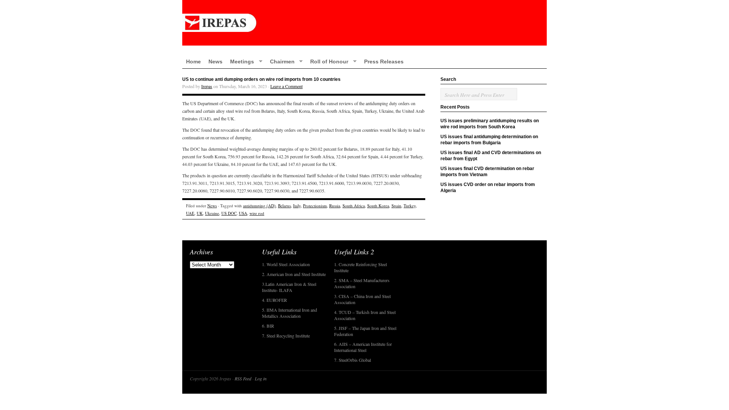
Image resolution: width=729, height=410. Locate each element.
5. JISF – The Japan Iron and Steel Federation (365, 331)
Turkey (410, 205)
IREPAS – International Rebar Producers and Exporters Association (364, 23)
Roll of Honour (327, 61)
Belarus (284, 205)
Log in (261, 378)
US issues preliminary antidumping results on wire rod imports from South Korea (489, 123)
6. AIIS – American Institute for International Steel (363, 347)
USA (243, 213)
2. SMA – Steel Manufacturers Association (362, 283)
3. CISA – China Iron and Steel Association (362, 299)
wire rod (256, 213)
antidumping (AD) (259, 205)
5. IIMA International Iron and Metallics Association (289, 313)
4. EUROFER (274, 300)
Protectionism (315, 205)
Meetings (240, 61)
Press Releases (384, 61)
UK (200, 213)
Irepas (206, 86)
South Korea (378, 205)
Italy (297, 205)
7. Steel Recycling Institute (286, 336)
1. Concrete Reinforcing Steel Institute (360, 267)
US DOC (229, 213)
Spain (396, 205)
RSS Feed (243, 378)
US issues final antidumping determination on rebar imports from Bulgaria (489, 139)
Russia (334, 205)
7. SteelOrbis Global (352, 360)
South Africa (353, 205)
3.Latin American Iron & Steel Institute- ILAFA (289, 287)
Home (193, 61)
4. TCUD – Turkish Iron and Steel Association (365, 315)
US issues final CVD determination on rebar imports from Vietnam (487, 171)
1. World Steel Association (286, 264)
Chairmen (280, 61)
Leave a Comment (286, 86)
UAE (190, 213)
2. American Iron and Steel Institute (294, 274)
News (215, 61)
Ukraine (212, 213)
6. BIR (268, 326)
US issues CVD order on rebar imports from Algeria (487, 187)
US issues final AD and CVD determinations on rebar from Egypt (490, 155)
